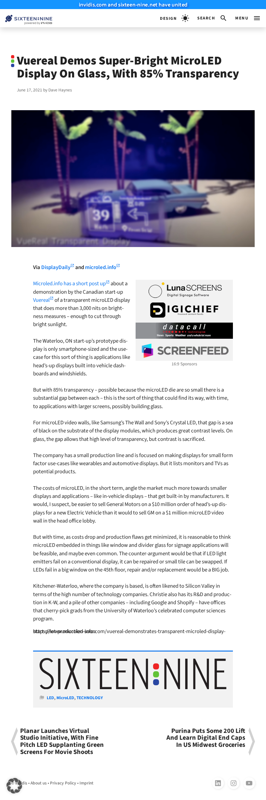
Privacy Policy (63, 783)
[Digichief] (184, 310)
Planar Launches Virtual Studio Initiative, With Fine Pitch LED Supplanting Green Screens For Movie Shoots (62, 741)
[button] (212, 18)
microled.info (100, 267)
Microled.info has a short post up (69, 284)
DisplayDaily (55, 267)
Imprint (86, 783)
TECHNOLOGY (90, 698)
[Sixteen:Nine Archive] (133, 688)
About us (38, 783)
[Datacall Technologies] (184, 331)
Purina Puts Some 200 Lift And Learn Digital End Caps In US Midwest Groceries (205, 738)
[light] (174, 18)
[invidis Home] (26, 18)
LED (50, 698)
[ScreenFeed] (184, 351)
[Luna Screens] (184, 290)
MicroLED (65, 698)
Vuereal (41, 300)
